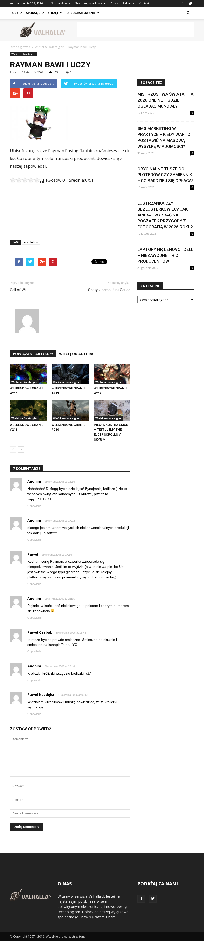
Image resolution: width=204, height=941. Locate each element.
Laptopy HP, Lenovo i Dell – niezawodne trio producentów (165, 255)
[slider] (25, 180)
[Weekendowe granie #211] (28, 410)
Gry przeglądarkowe (88, 3)
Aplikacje (33, 13)
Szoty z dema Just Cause (109, 290)
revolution (31, 242)
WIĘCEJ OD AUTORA (76, 353)
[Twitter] (190, 3)
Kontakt (144, 3)
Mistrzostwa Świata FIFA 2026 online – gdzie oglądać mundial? (165, 100)
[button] (188, 13)
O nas (114, 3)
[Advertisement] (135, 29)
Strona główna (60, 3)
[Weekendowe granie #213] (70, 374)
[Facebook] (182, 3)
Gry (15, 13)
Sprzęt (53, 13)
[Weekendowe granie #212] (112, 374)
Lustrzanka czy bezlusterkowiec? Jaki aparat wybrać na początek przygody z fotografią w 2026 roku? (165, 215)
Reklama (128, 3)
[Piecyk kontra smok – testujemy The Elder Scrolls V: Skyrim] (112, 410)
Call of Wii (18, 290)
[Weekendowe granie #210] (70, 410)
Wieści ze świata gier (23, 54)
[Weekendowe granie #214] (28, 374)
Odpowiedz (34, 505)
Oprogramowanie (80, 13)
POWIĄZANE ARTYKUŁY (33, 353)
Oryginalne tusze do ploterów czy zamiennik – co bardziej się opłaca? (165, 174)
